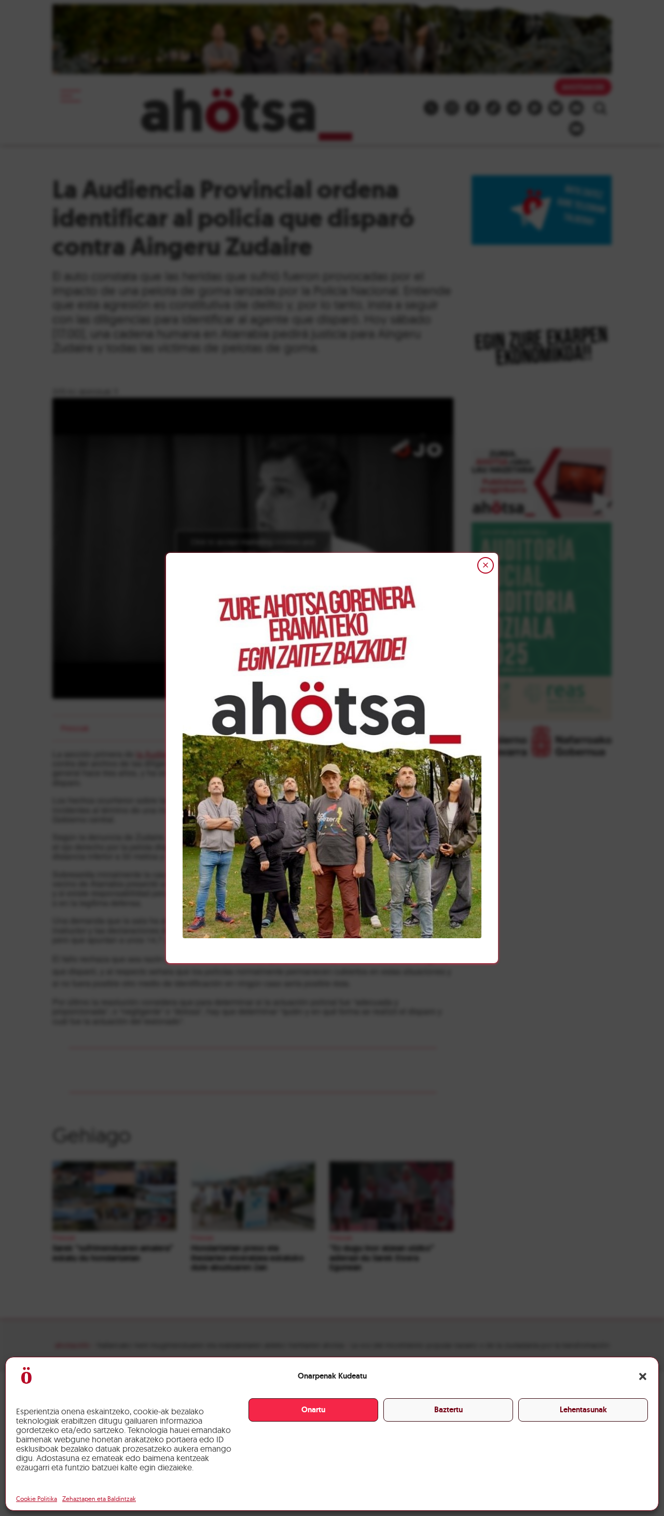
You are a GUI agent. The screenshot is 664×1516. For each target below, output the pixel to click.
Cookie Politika (36, 1499)
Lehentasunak (583, 1409)
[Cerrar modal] (485, 565)
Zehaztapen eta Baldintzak (99, 1499)
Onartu (313, 1409)
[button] (643, 1376)
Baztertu (448, 1409)
